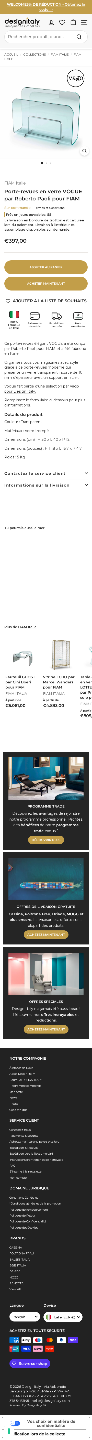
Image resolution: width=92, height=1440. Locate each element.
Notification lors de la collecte (35, 1433)
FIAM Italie (60, 54)
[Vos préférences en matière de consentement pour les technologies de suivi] (9, 1431)
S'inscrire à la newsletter (25, 1171)
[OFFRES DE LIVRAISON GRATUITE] (46, 879)
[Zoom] (84, 151)
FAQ (12, 1165)
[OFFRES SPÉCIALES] (46, 974)
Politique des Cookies (23, 1227)
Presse (13, 1103)
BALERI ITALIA (19, 1259)
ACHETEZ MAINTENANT (46, 935)
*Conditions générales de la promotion (35, 1203)
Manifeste (16, 1092)
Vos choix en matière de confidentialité (51, 1423)
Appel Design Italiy (22, 1074)
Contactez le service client (35, 473)
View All (15, 1289)
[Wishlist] (62, 22)
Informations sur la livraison (37, 485)
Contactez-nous (20, 1130)
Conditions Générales (23, 1197)
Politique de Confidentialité (27, 1221)
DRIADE (14, 1271)
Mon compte (18, 1177)
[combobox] (46, 36)
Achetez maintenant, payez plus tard (34, 1141)
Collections (34, 54)
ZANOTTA (16, 1283)
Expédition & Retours (23, 1147)
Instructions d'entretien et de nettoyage (36, 1160)
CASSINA (15, 1247)
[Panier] (73, 22)
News (13, 1098)
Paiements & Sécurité (23, 1135)
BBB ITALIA (17, 1265)
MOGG (13, 1277)
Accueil (11, 54)
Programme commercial (25, 1086)
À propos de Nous (21, 1068)
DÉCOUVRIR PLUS (46, 840)
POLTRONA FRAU (21, 1253)
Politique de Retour (22, 1215)
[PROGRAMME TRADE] (46, 778)
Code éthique (18, 1110)
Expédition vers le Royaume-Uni (31, 1153)
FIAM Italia (27, 627)
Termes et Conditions (49, 208)
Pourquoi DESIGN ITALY (25, 1080)
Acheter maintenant (46, 283)
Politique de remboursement (28, 1209)
